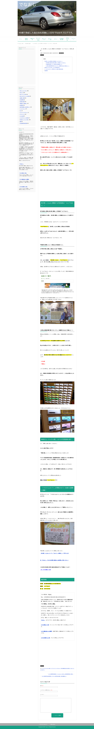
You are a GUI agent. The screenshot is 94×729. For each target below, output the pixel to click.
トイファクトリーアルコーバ (56, 668)
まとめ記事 (22, 116)
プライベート (73, 39)
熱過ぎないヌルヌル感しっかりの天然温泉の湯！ (52, 67)
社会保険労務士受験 (62, 39)
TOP (20, 43)
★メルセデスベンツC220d (38, 39)
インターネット (22, 108)
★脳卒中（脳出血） (26, 39)
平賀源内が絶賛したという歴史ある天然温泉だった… (54, 64)
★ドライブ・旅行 (50, 39)
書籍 (20, 121)
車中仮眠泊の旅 (64, 668)
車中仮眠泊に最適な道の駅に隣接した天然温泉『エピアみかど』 (56, 62)
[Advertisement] (57, 85)
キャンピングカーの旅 (46, 668)
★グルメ (21, 92)
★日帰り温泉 (22, 101)
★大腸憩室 (22, 99)
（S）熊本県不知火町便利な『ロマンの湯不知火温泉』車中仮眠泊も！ (54, 676)
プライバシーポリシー (24, 112)
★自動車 (21, 105)
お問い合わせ (53, 724)
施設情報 (46, 70)
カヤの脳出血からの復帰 (46, 631)
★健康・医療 (32, 39)
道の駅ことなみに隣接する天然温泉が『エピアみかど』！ (54, 61)
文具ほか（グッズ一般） (68, 39)
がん (20, 110)
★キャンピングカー (44, 39)
